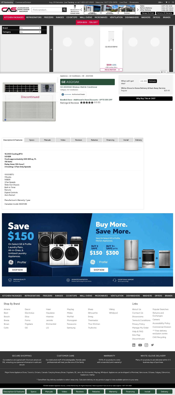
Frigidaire (29, 324)
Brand (5, 28)
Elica (27, 316)
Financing (110, 140)
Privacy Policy (138, 324)
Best (6, 313)
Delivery (138, 140)
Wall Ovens (86, 17)
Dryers (156, 17)
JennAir (49, 320)
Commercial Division (162, 327)
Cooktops (71, 17)
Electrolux (29, 313)
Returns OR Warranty (164, 13)
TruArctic (92, 327)
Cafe (6, 327)
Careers (156, 319)
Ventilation (116, 17)
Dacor (27, 309)
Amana (7, 309)
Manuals (47, 140)
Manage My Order (148, 13)
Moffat (70, 316)
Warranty (113, 391)
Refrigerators (34, 17)
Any (21, 28)
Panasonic (71, 324)
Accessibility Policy (161, 323)
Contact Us (137, 313)
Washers (145, 17)
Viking (112, 309)
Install (125, 140)
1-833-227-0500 (87, 2)
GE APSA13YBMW (111, 47)
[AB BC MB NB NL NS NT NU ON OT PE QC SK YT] (160, 2)
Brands (167, 17)
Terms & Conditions (141, 320)
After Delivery (145, 10)
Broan (6, 324)
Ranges (60, 17)
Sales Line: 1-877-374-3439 (106, 2)
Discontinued (138, 339)
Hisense (50, 316)
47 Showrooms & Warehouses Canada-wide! (75, 10)
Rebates (94, 140)
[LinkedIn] (134, 346)
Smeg (90, 316)
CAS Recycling (159, 337)
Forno (27, 320)
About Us (136, 309)
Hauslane (50, 313)
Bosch (7, 316)
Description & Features (12, 140)
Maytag (70, 309)
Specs (31, 140)
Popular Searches (160, 309)
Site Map (136, 335)
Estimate (152, 81)
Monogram (72, 320)
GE (26, 327)
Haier (48, 309)
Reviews (78, 140)
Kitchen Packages (14, 17)
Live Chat (123, 2)
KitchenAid (51, 324)
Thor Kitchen (94, 324)
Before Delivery (146, 8)
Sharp (90, 309)
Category (7, 32)
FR (173, 2)
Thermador (93, 320)
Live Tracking (69, 2)
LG (47, 327)
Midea (70, 313)
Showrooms (134, 2)
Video (63, 140)
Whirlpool (113, 313)
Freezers (48, 17)
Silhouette (93, 313)
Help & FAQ (137, 331)
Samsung (71, 327)
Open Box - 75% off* (87, 22)
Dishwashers (132, 17)
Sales (142, 6)
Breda (6, 320)
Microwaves (101, 17)
